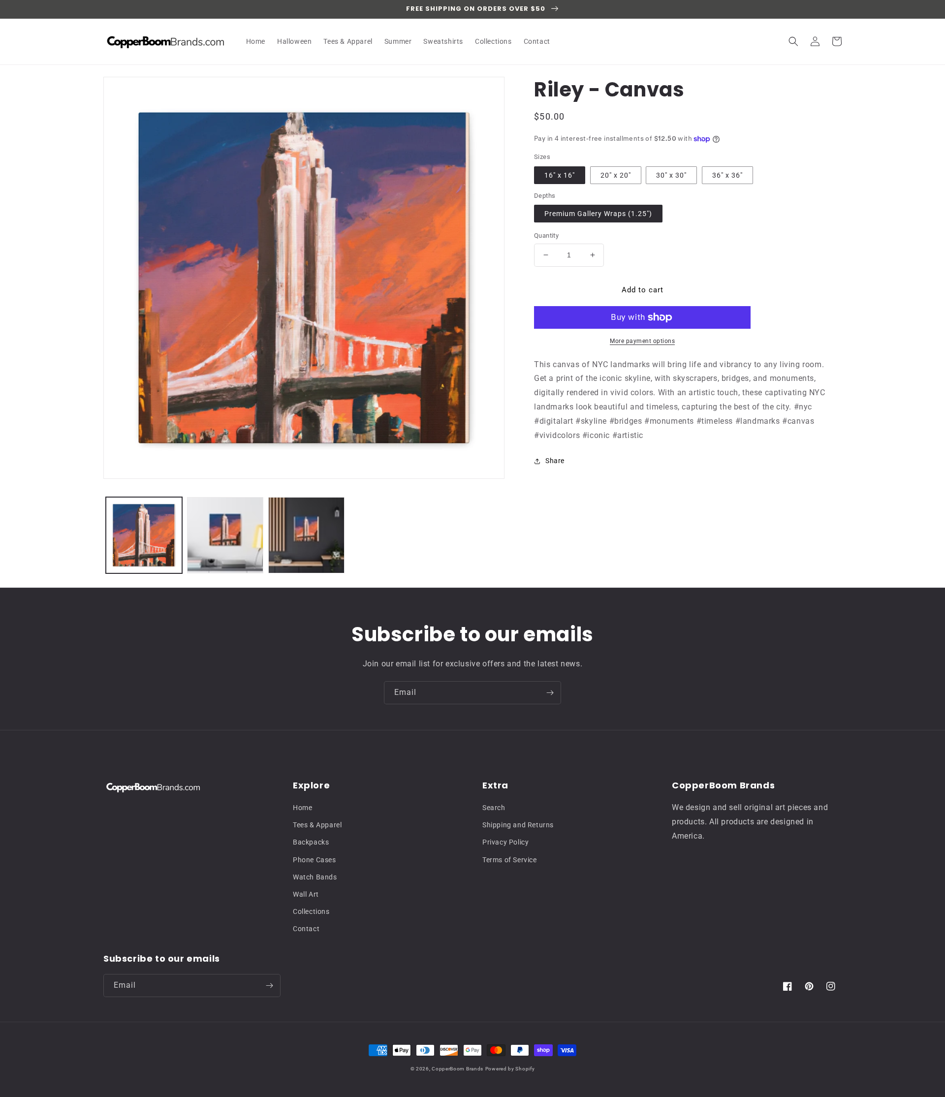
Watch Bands (315, 877)
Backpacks (311, 842)
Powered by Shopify (510, 1068)
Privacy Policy (505, 842)
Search (493, 808)
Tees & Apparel (317, 825)
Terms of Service (509, 860)
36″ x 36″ (727, 175)
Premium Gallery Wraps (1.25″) (598, 214)
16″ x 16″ (559, 175)
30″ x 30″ (671, 175)
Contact (306, 929)
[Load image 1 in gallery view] (144, 535)
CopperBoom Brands (457, 1068)
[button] (793, 41)
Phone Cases (314, 860)
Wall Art (306, 894)
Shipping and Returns (518, 825)
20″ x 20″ (615, 175)
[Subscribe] (550, 692)
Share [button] (555, 461)
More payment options (642, 341)
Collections (311, 911)
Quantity (546, 235)
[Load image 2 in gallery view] (225, 535)
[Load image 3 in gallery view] (306, 535)
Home (302, 808)
